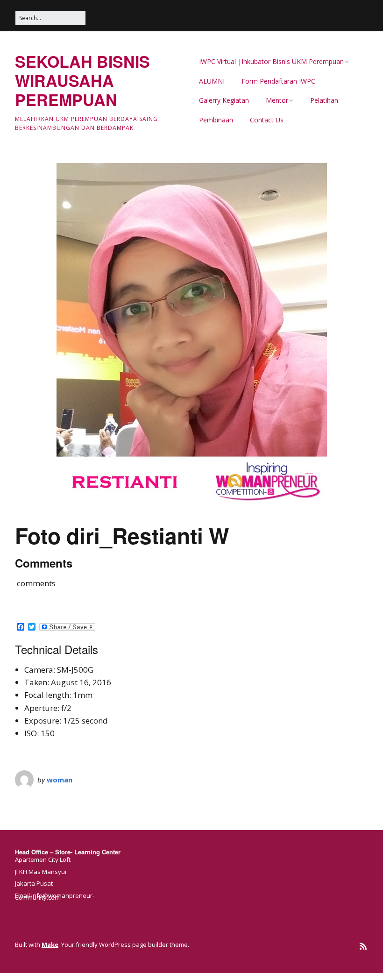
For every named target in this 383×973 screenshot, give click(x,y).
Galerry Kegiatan (224, 100)
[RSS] (363, 946)
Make (50, 944)
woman (59, 779)
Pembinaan (216, 119)
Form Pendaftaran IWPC (278, 81)
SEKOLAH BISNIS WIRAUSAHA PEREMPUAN (82, 80)
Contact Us (267, 119)
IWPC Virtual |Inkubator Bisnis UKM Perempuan (271, 61)
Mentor (277, 100)
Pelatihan (324, 100)
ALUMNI (212, 81)
